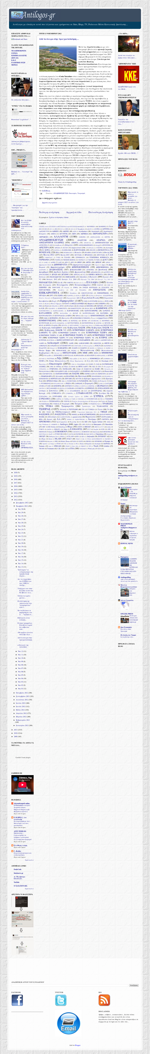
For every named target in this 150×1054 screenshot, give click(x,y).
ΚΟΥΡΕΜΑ (106, 321)
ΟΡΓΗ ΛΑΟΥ (83, 366)
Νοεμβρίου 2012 (22, 506)
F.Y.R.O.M (58, 434)
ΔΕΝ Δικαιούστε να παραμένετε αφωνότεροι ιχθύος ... (27, 392)
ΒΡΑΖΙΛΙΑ (89, 255)
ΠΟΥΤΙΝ (78, 379)
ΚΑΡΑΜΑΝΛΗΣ (73, 311)
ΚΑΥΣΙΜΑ (104, 313)
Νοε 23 (20, 533)
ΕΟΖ (72, 290)
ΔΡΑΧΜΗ (64, 274)
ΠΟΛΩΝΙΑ (108, 376)
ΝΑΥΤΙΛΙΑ (50, 358)
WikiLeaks (91, 448)
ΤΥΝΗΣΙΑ (91, 409)
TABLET (83, 446)
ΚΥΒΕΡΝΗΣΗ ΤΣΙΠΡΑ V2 (49, 335)
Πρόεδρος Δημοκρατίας (92, 378)
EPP (109, 429)
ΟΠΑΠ (73, 367)
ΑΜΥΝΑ (107, 237)
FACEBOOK (79, 434)
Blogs (70, 426)
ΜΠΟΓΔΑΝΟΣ (101, 355)
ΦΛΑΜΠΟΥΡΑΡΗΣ (64, 417)
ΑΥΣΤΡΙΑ (99, 248)
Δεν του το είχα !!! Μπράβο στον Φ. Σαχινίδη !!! (27, 270)
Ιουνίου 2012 (21, 706)
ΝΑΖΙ (42, 358)
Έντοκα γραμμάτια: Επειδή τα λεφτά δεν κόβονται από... (25, 626)
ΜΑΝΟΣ (92, 348)
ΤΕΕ (101, 399)
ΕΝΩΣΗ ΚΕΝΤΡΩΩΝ (90, 287)
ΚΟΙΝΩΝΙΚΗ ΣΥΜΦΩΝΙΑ (81, 318)
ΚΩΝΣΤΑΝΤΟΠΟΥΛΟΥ (65, 340)
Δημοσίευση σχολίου (49, 202)
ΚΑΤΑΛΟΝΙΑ (64, 313)
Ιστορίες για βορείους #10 (133, 592)
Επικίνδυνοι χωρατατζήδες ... (133, 356)
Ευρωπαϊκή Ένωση (90, 297)
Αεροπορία (95, 231)
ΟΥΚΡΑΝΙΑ (53, 369)
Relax (82, 444)
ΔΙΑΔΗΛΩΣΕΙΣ (56, 269)
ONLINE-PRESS (127, 613)
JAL (83, 439)
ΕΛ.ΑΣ (60, 282)
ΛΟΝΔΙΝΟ (53, 346)
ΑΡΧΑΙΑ (57, 248)
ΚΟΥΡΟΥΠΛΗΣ (44, 323)
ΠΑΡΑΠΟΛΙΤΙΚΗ (62, 374)
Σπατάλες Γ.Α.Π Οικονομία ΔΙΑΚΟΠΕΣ (61, 226)
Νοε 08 (20, 665)
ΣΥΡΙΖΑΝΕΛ (44, 398)
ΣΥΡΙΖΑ (98, 396)
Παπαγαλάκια (44, 371)
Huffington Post (53, 436)
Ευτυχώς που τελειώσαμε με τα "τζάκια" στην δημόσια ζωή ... (26, 368)
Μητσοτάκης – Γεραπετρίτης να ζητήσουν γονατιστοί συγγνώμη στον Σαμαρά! (23, 836)
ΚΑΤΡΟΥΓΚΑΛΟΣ (89, 313)
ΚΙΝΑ (70, 315)
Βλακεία (78, 252)
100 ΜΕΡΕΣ (102, 226)
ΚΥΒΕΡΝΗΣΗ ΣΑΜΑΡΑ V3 (69, 332)
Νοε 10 (20, 658)
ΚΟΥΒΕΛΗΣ (95, 321)
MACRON (108, 439)
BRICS (97, 427)
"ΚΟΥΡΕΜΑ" (91, 226)
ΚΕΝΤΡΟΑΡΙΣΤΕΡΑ (45, 316)
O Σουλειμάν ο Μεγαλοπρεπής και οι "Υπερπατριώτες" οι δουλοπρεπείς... (128, 415)
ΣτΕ (85, 391)
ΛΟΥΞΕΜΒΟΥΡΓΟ (65, 346)
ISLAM (58, 438)
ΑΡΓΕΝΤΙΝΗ (106, 245)
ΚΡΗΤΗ (48, 325)
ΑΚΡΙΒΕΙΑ (84, 234)
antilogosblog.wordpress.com (127, 476)
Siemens (42, 446)
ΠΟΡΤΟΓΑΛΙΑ (56, 378)
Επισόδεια (73, 293)
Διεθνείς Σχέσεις (61, 272)
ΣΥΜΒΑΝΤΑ (56, 393)
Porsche (71, 444)
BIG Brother (52, 427)
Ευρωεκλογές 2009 (73, 298)
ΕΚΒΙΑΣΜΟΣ (70, 277)
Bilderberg (61, 427)
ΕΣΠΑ (77, 295)
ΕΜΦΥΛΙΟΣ (56, 287)
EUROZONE (106, 432)
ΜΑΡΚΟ (108, 348)
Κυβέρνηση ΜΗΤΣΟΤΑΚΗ (104, 325)
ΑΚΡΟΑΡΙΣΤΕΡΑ (100, 233)
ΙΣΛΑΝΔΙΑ (80, 306)
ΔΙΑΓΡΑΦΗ (42, 270)
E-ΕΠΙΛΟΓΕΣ (76, 429)
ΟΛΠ (97, 364)
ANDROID (54, 424)
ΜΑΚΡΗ (74, 348)
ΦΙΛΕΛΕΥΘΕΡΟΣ (105, 414)
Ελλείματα (47, 285)
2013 (51, 229)
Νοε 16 (20, 557)
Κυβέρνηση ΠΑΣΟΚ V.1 (102, 327)
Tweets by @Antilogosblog (127, 182)
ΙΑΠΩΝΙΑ (102, 303)
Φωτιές (49, 419)
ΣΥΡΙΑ (86, 396)
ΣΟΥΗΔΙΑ (42, 391)
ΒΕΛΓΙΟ (93, 250)
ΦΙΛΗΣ (41, 417)
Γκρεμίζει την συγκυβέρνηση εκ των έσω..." (126, 121)
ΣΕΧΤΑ (83, 386)
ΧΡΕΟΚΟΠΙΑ (45, 421)
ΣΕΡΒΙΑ (76, 386)
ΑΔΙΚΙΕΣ (55, 231)
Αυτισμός (109, 247)
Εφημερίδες (67, 300)
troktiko (106, 446)
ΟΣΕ (93, 367)
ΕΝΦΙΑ (75, 287)
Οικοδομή (104, 361)
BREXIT (88, 427)
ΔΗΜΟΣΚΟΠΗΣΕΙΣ (80, 267)
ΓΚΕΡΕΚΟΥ (81, 260)
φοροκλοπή (77, 417)
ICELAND (70, 436)
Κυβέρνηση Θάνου (87, 325)
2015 (61, 229)
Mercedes (49, 441)
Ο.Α (88, 361)
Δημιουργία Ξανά (45, 265)
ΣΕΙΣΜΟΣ (57, 386)
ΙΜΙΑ (40, 306)
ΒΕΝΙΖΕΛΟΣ (45, 252)
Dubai (65, 429)
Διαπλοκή (102, 269)
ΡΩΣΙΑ (68, 383)
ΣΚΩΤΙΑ (61, 388)
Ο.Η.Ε (96, 361)
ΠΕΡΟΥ (111, 374)
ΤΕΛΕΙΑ (44, 401)
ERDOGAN (42, 432)
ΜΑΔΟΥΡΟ (43, 348)
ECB (102, 429)
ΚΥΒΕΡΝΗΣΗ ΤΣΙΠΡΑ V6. (84, 338)
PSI (77, 444)
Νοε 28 (20, 516)
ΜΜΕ (85, 352)
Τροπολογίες (86, 406)
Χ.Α (58, 419)
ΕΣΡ (83, 295)
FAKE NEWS (89, 434)
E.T (89, 429)
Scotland (97, 444)
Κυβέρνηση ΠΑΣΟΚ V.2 (55, 330)
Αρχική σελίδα (74, 212)
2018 (72, 229)
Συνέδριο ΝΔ (104, 393)
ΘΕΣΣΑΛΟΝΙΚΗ (78, 303)
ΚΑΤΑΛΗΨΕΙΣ (45, 313)
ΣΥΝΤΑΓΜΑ (43, 396)
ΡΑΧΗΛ (94, 381)
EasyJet (96, 429)
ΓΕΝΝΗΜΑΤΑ (80, 257)
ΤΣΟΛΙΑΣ (63, 409)
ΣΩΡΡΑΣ (58, 399)
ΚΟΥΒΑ (84, 321)
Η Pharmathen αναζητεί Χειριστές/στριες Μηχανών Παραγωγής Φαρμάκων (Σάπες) (22, 808)
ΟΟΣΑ (66, 367)
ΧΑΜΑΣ (69, 419)
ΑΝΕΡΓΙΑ (74, 242)
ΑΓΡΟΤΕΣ (106, 229)
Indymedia (90, 436)
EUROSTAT (86, 432)
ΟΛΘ (72, 364)
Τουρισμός (81, 193)
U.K (59, 448)
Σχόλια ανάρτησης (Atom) (58, 217)
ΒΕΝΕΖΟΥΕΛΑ (103, 250)
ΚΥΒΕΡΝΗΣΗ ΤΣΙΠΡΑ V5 (58, 338)
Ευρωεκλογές (58, 298)
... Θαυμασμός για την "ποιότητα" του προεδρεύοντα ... (19, 207)
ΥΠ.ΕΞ (48, 412)
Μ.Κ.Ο (97, 345)
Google (109, 434)
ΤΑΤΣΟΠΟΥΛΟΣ (92, 399)
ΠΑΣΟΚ (75, 373)
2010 (16, 733)
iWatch (78, 439)
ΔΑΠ (60, 262)
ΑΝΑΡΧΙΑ (100, 240)
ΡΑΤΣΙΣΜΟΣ (83, 381)
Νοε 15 (20, 560)
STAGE (67, 446)
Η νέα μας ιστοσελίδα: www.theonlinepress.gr (134, 619)
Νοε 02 (20, 685)
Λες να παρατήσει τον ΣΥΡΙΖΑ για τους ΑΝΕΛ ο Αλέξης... (24, 582)
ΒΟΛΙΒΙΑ (88, 252)
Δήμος (104, 265)
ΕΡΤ (51, 295)
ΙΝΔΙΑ (47, 306)
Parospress (124, 557)
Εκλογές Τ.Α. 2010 (69, 279)
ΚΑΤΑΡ (75, 313)
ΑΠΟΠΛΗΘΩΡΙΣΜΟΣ (86, 245)
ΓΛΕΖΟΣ (90, 260)
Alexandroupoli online (22, 803)
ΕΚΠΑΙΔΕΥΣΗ (45, 282)
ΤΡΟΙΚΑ (49, 406)
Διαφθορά (43, 272)
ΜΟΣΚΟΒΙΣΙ (58, 355)
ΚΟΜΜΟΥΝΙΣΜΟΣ (47, 320)
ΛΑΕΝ (96, 340)
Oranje (52, 444)
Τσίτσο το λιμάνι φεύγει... (24, 597)
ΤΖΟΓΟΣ (66, 401)
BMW (80, 427)
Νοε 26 (20, 523)
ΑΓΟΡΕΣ (97, 229)
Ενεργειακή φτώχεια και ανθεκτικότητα (22, 854)
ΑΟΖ (51, 245)
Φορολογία (90, 416)
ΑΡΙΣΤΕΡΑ (44, 247)
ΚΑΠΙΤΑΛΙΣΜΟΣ (58, 311)
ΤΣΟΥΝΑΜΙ (73, 409)
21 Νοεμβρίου (80, 229)
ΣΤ (65, 391)
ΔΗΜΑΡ (98, 262)
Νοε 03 (20, 682)
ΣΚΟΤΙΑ (41, 388)
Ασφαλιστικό (76, 247)
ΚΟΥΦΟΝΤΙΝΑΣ (87, 323)
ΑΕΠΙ (74, 231)
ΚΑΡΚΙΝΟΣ (106, 311)
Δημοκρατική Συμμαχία (82, 265)
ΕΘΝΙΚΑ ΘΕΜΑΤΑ (95, 274)
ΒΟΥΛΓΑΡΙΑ (98, 252)
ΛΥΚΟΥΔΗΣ (77, 346)
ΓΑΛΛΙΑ (67, 257)
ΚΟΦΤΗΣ (99, 323)
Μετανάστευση (87, 350)
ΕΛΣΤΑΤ (100, 285)
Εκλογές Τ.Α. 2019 (104, 279)
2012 (45, 229)
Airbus (109, 422)
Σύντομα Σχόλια (73, 396)
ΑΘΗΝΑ (53, 234)
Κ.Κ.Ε (13, 60)
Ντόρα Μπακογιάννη (57, 361)
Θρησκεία (91, 303)
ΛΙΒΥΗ (106, 343)
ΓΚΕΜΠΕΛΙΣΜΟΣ (69, 260)
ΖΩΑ (101, 301)
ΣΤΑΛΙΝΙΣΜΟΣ (75, 391)
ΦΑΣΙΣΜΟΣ (44, 414)
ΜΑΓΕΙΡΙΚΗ (107, 346)
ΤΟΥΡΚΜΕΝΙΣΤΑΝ (94, 404)
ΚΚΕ (111, 315)
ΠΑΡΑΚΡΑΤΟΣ (47, 374)
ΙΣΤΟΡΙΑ (110, 306)
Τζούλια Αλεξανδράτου (80, 401)
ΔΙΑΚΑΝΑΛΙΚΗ (75, 269)
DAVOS (49, 429)
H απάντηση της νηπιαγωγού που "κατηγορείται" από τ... (25, 604)
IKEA (83, 436)
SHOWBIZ (106, 444)
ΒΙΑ (57, 252)
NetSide (16, 882)
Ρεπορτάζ (103, 381)
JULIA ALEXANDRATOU (94, 439)
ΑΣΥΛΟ (65, 248)
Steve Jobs (75, 446)
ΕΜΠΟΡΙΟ (43, 287)
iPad (111, 436)
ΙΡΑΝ (62, 306)
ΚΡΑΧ (41, 325)
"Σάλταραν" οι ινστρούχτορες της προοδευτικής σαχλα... (25, 573)
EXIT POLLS (42, 434)
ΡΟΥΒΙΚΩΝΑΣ (46, 383)
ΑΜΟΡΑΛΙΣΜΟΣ (95, 237)
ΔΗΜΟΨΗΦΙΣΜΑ (102, 267)
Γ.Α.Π (110, 254)
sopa (50, 446)
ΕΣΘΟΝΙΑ (70, 295)
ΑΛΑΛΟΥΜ (61, 236)
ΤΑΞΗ (73, 399)
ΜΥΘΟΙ (110, 355)
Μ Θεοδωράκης (88, 346)
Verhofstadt (82, 448)
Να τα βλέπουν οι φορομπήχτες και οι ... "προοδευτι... (25, 612)
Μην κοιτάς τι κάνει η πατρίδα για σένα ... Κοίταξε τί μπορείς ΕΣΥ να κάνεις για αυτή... (22, 419)
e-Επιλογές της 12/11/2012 (23, 646)
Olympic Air (108, 441)
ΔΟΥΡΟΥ (107, 272)
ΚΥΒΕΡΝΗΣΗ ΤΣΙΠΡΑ (96, 332)
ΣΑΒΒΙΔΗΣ (78, 383)
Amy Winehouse (43, 424)
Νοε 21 (20, 540)
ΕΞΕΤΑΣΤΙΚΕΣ (44, 290)
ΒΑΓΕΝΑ (57, 250)
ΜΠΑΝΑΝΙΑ (80, 355)
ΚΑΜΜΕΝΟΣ (102, 308)
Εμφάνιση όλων (29, 860)
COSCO (41, 429)
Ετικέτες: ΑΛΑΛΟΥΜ (103, 295)
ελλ (82, 282)
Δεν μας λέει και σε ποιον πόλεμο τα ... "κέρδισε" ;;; (27, 319)
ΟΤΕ (99, 367)
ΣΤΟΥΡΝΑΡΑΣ (96, 391)
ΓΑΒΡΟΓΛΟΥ (48, 257)
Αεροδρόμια (83, 231)
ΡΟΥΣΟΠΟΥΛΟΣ (58, 383)
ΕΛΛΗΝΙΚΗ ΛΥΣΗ (18, 62)
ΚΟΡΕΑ (65, 321)
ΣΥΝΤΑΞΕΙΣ (57, 396)
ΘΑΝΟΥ (66, 303)
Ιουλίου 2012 (21, 703)
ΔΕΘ (72, 262)
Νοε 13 (20, 567)
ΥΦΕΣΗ (103, 411)
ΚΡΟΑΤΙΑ (64, 325)
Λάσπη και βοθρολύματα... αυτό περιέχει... (21, 142)
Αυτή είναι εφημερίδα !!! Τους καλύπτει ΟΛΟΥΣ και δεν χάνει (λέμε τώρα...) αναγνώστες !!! (22, 296)
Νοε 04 (20, 678)
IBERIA (62, 436)
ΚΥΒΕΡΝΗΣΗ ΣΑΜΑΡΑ (83, 330)
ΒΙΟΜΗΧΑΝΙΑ (68, 252)
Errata (50, 432)
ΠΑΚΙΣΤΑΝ (88, 369)
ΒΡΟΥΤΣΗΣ (101, 255)
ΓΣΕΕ (98, 260)
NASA (74, 441)
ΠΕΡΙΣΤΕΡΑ (102, 374)
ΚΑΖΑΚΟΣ (52, 308)
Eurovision (96, 432)
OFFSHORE (98, 441)
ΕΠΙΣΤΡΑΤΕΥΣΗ (87, 293)
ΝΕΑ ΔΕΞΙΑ (73, 358)
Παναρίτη (107, 369)
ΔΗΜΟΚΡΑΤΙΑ (60, 264)
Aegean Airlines (97, 422)
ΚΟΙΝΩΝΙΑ (54, 318)
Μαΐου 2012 (20, 710)
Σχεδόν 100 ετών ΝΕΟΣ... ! (128, 153)
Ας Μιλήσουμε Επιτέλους (19, 877)
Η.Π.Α (107, 301)
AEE (86, 422)
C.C (102, 427)
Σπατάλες (53, 390)
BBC (44, 427)
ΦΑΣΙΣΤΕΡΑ (60, 414)
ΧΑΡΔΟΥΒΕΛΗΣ (80, 419)
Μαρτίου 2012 (21, 716)
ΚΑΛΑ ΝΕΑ (89, 308)
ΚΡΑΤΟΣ (108, 323)
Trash (96, 446)
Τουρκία (78, 403)
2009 (16, 736)
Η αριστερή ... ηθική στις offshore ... (133, 246)
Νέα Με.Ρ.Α (83, 358)
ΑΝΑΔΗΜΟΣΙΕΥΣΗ (60, 193)
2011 (40, 229)
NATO (81, 441)
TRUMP (41, 448)
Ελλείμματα (62, 284)
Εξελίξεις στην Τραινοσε (126, 630)
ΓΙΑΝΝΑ (58, 260)
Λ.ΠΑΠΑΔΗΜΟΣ (84, 340)
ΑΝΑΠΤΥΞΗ (81, 240)
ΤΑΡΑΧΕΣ (81, 399)
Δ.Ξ (40, 262)
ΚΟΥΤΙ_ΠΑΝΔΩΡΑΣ (58, 323)
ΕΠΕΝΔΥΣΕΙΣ (99, 289)
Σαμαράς (89, 383)
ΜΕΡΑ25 (14, 65)
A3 (80, 422)
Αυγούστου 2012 (22, 700)
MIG (56, 441)
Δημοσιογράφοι (58, 267)
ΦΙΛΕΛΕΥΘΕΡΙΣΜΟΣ (88, 414)
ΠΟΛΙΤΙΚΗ (70, 376)
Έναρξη (66, 287)
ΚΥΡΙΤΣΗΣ (42, 340)
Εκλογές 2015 (52, 279)
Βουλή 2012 (48, 254)
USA (72, 448)
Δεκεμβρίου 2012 (22, 503)
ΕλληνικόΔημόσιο (83, 284)
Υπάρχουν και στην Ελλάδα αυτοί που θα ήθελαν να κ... (25, 590)
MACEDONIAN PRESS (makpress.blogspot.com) (129, 527)
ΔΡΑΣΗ (54, 274)
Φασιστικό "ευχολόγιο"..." (21, 119)
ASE (83, 424)
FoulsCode (17, 869)
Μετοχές (57, 353)
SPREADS (57, 446)
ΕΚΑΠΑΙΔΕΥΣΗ (56, 277)
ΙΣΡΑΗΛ (100, 306)
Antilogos (64, 424)
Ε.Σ (84, 274)
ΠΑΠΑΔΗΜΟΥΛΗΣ (60, 371)
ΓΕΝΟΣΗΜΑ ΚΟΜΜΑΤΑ (99, 257)
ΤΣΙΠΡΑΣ (45, 409)
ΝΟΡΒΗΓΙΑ (107, 358)
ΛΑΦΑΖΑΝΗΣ (84, 343)
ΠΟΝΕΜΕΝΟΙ (43, 379)
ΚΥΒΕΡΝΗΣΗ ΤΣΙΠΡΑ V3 (74, 335)
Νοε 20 (20, 543)
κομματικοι (103, 318)
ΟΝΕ (51, 367)
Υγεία (100, 409)
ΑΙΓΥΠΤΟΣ (63, 234)
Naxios (123, 503)
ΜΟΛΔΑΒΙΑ (47, 355)
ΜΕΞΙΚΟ (73, 350)
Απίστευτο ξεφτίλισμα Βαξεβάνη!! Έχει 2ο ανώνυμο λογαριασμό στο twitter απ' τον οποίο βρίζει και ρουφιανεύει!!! (128, 276)
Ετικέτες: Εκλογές (44, 298)
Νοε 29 (20, 512)
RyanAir (89, 444)
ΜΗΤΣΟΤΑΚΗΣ (70, 352)
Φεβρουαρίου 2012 (23, 720)
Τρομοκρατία (67, 406)
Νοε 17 (20, 553)
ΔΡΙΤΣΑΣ (77, 274)
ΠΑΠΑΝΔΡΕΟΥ (75, 371)
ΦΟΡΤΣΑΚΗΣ (106, 417)
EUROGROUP (61, 431)
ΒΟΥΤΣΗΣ (78, 255)
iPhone (43, 439)
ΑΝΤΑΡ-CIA (87, 243)
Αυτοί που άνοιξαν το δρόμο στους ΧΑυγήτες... (127, 56)
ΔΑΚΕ (46, 262)
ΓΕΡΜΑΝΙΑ (44, 259)
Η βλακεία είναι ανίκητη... (24, 619)
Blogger (77, 1045)
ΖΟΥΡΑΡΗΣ (94, 301)
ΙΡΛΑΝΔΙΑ (70, 306)
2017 (16, 483)
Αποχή (97, 245)
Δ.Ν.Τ (105, 259)
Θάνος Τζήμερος (56, 303)
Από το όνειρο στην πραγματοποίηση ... (59, 38)
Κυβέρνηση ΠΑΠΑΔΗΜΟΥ (52, 328)
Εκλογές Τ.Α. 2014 (87, 279)
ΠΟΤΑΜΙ (68, 378)
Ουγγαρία (107, 367)
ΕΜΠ (108, 285)
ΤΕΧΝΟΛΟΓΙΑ (54, 401)
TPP (90, 446)
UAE (66, 448)
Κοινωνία (65, 318)
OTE (65, 444)
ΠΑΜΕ (97, 369)
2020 (16, 472)
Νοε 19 (20, 546)
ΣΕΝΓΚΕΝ (68, 386)
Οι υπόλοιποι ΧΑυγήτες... (20, 100)
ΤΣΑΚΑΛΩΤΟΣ (102, 406)
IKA (77, 436)
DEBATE (57, 429)
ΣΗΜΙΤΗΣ (91, 386)
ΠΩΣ (63, 381)
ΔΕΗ (66, 262)
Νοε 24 (20, 529)
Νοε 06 (20, 671)
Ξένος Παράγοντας (77, 361)
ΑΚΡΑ (74, 234)
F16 (72, 434)
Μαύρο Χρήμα (45, 350)
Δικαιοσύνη (80, 272)
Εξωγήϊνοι (61, 290)
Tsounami (50, 448)
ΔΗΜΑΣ (108, 262)
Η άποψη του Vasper (128, 635)
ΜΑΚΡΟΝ (83, 348)
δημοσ (97, 265)
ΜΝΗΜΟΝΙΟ (107, 352)
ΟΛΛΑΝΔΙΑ (81, 364)
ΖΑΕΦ (85, 301)
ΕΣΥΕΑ (91, 295)
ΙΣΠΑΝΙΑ (89, 306)
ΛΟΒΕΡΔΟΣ (43, 346)
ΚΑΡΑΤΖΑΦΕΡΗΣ (91, 311)
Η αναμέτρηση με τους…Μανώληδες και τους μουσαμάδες (23, 823)
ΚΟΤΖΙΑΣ (74, 321)
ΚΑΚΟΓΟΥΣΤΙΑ (76, 308)
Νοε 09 (20, 661)
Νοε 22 (20, 536)
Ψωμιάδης (73, 422)
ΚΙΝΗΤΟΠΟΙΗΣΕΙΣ (98, 315)
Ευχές (54, 301)
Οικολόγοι (42, 364)
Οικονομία (73, 193)
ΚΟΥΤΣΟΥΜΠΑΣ (73, 323)
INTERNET (102, 436)
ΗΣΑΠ (47, 303)
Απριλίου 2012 (21, 713)
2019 (16, 476)
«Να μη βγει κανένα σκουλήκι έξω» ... (25, 633)
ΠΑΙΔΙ (78, 369)
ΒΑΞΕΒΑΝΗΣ (66, 250)
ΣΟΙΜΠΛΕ (90, 388)
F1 (68, 434)
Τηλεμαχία (94, 401)
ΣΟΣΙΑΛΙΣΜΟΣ (104, 388)
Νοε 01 (20, 688)
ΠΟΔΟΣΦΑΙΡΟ (46, 376)
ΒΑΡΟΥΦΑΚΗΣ (79, 250)
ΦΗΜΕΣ (74, 414)
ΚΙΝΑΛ (78, 316)
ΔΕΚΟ (79, 262)
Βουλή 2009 (108, 252)
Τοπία (103, 401)
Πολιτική (82, 376)
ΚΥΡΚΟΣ (51, 340)
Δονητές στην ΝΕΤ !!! (133, 222)
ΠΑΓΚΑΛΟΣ (67, 369)
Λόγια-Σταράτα (127, 600)
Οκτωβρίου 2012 (22, 693)
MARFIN (42, 441)
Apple (76, 424)
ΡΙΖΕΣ (111, 381)
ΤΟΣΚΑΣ (56, 404)
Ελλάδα (110, 282)
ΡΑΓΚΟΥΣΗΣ (71, 381)
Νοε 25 (20, 526)
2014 (56, 229)
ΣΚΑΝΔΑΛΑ (102, 385)
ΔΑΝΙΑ (53, 262)
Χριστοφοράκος (61, 422)
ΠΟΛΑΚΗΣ (59, 376)
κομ (94, 318)
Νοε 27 (20, 519)
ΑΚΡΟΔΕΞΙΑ (43, 237)
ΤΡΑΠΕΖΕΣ (107, 403)
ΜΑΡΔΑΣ (100, 348)
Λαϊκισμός (53, 342)
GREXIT (42, 436)
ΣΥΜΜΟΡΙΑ (69, 393)
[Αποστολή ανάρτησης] (41, 193)
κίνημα (86, 316)
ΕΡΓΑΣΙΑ (42, 295)
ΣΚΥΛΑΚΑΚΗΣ (52, 388)
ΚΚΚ (45, 318)
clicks (109, 427)
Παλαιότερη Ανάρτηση (100, 212)
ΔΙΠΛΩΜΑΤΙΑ (96, 272)
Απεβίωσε (58, 245)
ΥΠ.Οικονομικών (62, 411)
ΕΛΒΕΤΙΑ (70, 282)
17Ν (109, 226)
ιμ (110, 303)
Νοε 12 (20, 651)
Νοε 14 (20, 563)
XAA (99, 448)
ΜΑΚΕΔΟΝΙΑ (63, 348)
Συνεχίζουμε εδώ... (127, 637)
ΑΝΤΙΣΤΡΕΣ (43, 245)
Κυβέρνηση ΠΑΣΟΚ (76, 327)
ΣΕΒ (49, 386)
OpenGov (45, 444)
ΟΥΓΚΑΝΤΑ (42, 369)
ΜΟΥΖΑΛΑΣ (69, 355)
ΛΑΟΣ (71, 343)
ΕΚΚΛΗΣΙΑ (83, 277)
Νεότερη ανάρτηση (49, 212)
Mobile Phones (65, 441)
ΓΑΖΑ (58, 257)
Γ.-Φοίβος (17, 851)
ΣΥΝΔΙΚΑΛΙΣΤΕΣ (84, 393)
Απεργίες (69, 245)
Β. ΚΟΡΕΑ (46, 250)
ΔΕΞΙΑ (88, 262)
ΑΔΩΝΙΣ (66, 231)
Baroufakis (109, 424)
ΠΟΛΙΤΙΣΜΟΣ (96, 376)
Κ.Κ (42, 308)
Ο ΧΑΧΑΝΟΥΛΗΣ (20, 886)
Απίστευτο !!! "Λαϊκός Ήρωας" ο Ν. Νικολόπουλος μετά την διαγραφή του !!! (22, 344)
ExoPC (51, 434)
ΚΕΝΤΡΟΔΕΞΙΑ (60, 316)
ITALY (69, 439)
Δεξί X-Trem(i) (126, 487)
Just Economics (126, 627)
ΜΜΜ (96, 353)
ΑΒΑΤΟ (89, 229)
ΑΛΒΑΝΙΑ (82, 237)
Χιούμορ (92, 419)
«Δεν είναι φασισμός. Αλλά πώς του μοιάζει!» (133, 440)
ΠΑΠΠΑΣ (86, 371)
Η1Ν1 (40, 303)
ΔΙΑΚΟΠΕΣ (90, 270)
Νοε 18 (20, 550)
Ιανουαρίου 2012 (22, 725)
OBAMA (88, 441)
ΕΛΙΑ (77, 282)
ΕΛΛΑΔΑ (92, 282)
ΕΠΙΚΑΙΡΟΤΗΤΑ (49, 292)
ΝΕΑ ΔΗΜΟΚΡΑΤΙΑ (18, 51)
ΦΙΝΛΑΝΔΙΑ (52, 417)
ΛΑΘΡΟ (41, 343)
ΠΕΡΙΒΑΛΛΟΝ (90, 374)
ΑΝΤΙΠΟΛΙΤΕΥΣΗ (102, 242)
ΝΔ (59, 358)
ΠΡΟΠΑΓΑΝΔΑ (52, 381)
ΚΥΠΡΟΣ (103, 337)
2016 (66, 229)
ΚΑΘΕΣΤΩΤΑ (62, 308)
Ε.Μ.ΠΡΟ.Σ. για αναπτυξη (20, 818)
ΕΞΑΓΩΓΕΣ (105, 287)
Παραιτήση (109, 371)
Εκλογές (93, 276)
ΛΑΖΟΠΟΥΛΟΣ (105, 340)
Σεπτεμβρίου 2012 (23, 696)
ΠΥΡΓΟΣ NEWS (127, 543)
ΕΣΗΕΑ (60, 295)
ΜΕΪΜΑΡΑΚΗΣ (61, 350)
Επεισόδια (82, 290)
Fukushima (99, 434)
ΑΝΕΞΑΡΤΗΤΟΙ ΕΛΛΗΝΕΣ (51, 242)
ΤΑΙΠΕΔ (66, 399)
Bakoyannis (97, 424)
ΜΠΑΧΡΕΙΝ (90, 355)
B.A (89, 424)
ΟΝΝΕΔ (58, 367)
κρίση (55, 325)
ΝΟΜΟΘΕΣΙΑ (95, 358)
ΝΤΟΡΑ (42, 361)
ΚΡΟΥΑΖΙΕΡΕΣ (74, 325)
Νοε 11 (20, 655)
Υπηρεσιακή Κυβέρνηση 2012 (86, 412)
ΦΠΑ (41, 419)
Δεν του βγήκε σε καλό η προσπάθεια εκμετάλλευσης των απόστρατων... (21, 225)
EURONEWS (76, 432)
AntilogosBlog (126, 577)
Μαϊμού (52, 348)
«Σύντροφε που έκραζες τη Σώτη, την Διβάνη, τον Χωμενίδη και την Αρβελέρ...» (128, 386)
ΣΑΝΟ (101, 383)
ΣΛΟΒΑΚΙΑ (71, 388)
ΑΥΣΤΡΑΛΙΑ (90, 248)
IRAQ (50, 439)
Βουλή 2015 (65, 255)
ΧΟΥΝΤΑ (105, 419)
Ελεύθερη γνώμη (20, 845)
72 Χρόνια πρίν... (25, 246)
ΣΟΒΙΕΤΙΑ (80, 388)
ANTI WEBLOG (20, 831)
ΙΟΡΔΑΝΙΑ (54, 306)
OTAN (58, 444)
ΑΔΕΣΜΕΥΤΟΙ (44, 231)
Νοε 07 (20, 668)
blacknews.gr (18, 873)
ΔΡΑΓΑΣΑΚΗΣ (44, 274)
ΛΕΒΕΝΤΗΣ (97, 343)
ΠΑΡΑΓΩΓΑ (98, 371)
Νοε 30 (20, 509)
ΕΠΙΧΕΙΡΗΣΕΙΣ (103, 293)
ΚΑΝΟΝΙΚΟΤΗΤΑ (44, 311)
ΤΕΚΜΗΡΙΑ (109, 399)
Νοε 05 (20, 675)
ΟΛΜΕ (91, 364)
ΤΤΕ (83, 409)
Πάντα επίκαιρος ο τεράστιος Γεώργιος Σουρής (134, 535)
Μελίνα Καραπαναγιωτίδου (129, 586)
